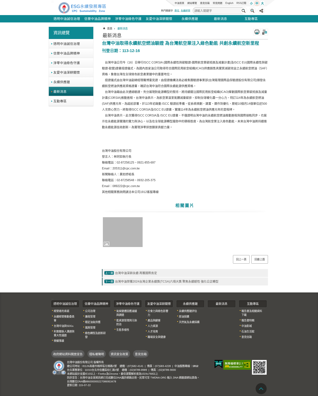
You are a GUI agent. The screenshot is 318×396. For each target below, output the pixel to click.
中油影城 (246, 325)
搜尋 (243, 10)
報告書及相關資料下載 (251, 313)
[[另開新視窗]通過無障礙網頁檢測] (237, 365)
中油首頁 (179, 3)
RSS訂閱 (241, 3)
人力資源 (153, 325)
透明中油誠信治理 (67, 19)
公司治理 (90, 311)
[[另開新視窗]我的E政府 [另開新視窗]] (218, 364)
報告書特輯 (247, 320)
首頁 (109, 28)
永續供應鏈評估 (188, 311)
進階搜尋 (252, 10)
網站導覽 (192, 3)
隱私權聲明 (96, 354)
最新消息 (220, 19)
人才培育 (153, 331)
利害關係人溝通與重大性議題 (64, 333)
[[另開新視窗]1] (123, 232)
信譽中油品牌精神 (97, 19)
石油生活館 (247, 331)
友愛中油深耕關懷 (159, 19)
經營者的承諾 (61, 311)
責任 (176, 10)
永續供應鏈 (189, 19)
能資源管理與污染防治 (126, 322)
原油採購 (184, 316)
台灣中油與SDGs (63, 325)
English (229, 3)
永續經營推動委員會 (64, 318)
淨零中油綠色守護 (128, 19)
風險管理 (90, 327)
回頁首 (261, 388)
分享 (261, 10)
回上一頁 (241, 259)
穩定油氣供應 (92, 322)
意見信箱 (205, 3)
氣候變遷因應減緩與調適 (126, 313)
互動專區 (251, 19)
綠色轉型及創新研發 (95, 335)
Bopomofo (264, 32)
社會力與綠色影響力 (158, 313)
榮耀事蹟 (59, 340)
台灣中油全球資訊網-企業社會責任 (83, 7)
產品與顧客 (154, 320)
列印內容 (256, 32)
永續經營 (185, 10)
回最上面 (260, 259)
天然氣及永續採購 (189, 322)
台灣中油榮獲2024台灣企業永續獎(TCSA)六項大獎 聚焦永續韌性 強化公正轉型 (166, 281)
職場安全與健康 (157, 336)
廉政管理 (90, 316)
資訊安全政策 (119, 354)
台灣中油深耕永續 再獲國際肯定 (136, 273)
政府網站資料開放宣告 (68, 354)
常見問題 (217, 3)
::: (50, 25)
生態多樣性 (122, 329)
